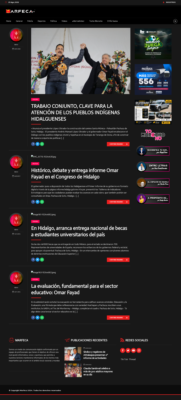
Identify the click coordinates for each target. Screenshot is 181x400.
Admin (16, 44)
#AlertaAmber (78, 21)
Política (53, 21)
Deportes (42, 21)
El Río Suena (112, 21)
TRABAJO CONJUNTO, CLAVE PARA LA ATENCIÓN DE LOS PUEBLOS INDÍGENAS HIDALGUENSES (75, 112)
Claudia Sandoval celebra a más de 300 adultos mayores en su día (98, 371)
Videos (64, 21)
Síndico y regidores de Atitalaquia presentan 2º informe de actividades (95, 354)
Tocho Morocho (95, 21)
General (19, 21)
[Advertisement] (153, 246)
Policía (30, 21)
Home (8, 21)
